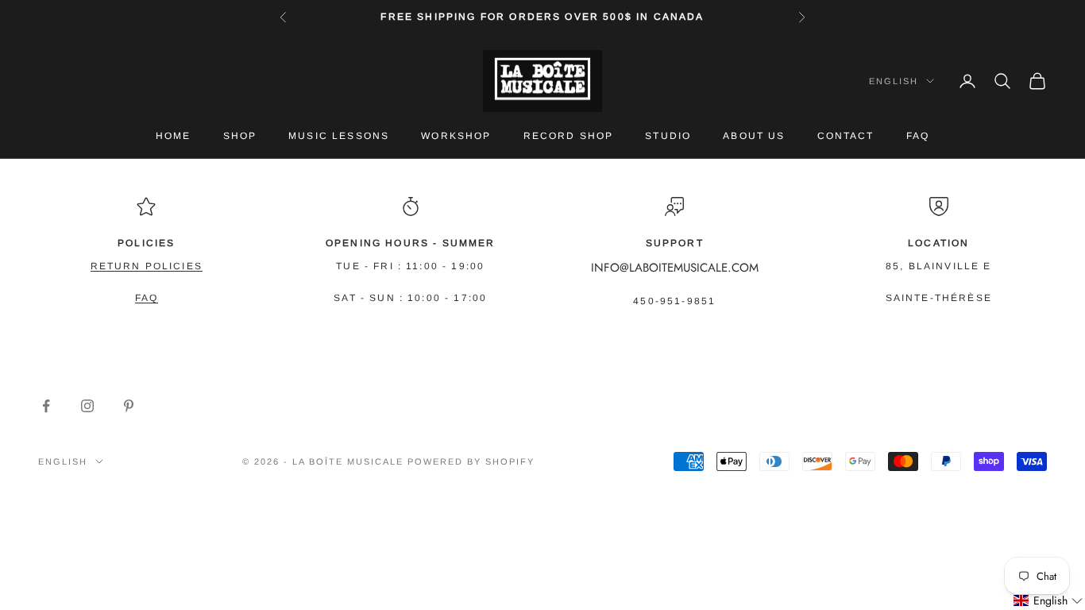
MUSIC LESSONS (338, 135)
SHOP (240, 135)
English (893, 81)
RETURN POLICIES (147, 266)
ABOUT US (754, 135)
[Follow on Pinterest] (129, 406)
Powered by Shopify (471, 461)
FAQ (917, 135)
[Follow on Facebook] (46, 406)
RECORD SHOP (568, 135)
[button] (1048, 601)
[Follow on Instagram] (87, 406)
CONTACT (846, 135)
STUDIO (668, 135)
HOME (173, 135)
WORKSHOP (456, 135)
